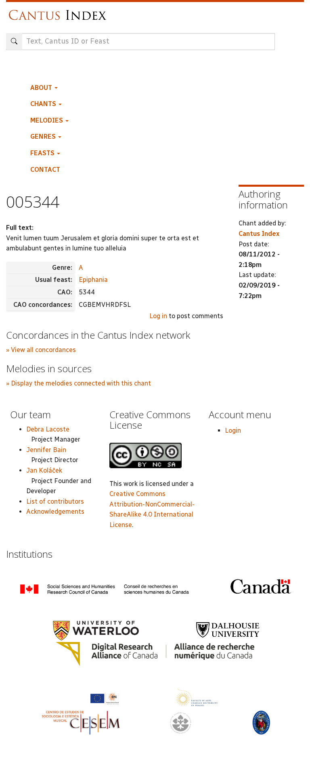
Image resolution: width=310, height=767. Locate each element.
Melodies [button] (47, 120)
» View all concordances (41, 350)
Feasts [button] (43, 153)
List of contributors (55, 501)
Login (233, 430)
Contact (45, 169)
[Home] (59, 11)
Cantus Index (259, 234)
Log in (158, 316)
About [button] (42, 88)
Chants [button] (44, 104)
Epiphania (93, 279)
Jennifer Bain (46, 450)
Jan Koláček (44, 470)
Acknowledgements (55, 511)
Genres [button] (43, 136)
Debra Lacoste (47, 429)
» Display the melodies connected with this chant (78, 383)
